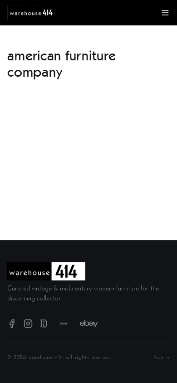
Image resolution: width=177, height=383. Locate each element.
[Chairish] (63, 323)
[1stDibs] (43, 323)
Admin (161, 357)
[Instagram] (28, 323)
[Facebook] (11, 323)
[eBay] (89, 323)
